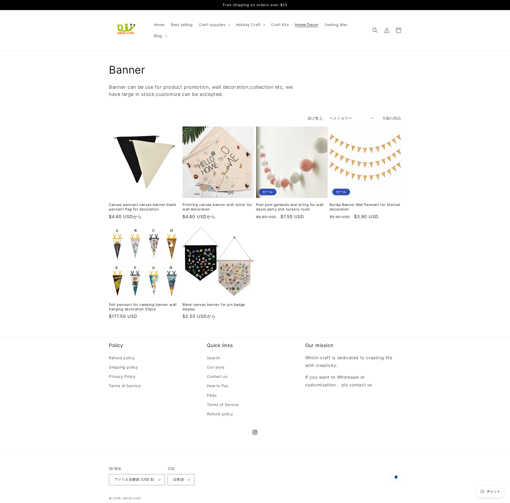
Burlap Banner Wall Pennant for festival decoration (365, 206)
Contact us (217, 376)
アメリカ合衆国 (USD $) (134, 479)
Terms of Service (125, 385)
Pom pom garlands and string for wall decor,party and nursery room (290, 206)
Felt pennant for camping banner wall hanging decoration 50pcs (143, 306)
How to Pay (217, 385)
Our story (215, 367)
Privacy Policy (122, 376)
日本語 (178, 479)
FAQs (211, 395)
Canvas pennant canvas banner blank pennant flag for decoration (142, 206)
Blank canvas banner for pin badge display (213, 306)
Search (213, 358)
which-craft (132, 498)
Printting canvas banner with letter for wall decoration (217, 206)
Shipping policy (123, 367)
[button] (214, 24)
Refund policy (122, 358)
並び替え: (316, 118)
